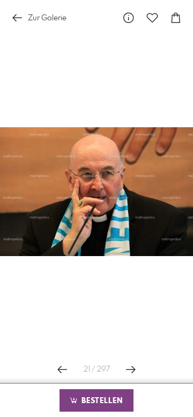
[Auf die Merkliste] (152, 18)
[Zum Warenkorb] (175, 18)
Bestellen (101, 401)
